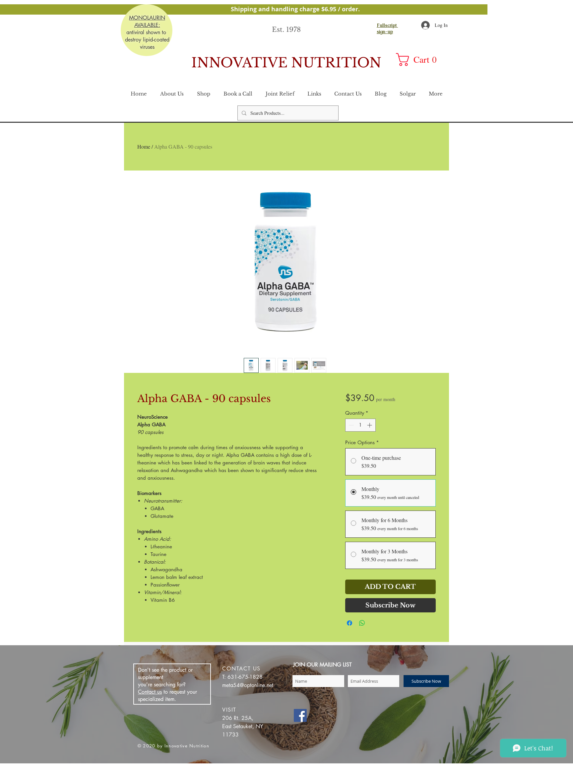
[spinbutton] (360, 425)
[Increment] (370, 425)
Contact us (150, 691)
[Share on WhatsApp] (362, 623)
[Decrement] (350, 425)
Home (143, 146)
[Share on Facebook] (349, 623)
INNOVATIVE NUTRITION (286, 62)
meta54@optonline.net (247, 685)
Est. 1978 (286, 30)
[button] (420, 59)
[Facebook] (300, 715)
